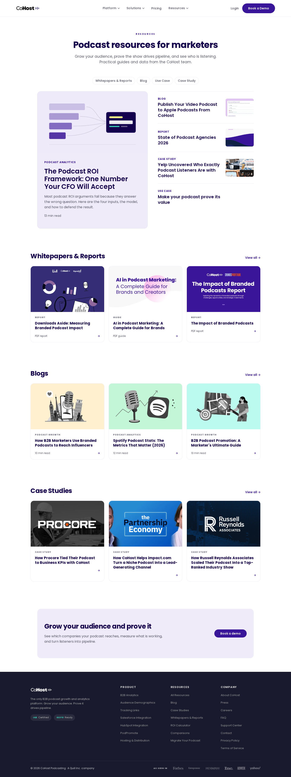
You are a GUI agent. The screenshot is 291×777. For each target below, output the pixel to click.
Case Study (187, 81)
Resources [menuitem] (177, 8)
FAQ (223, 718)
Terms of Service (232, 748)
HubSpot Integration (134, 725)
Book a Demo (258, 8)
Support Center (231, 725)
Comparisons (180, 733)
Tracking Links (129, 710)
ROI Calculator (180, 725)
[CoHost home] (28, 8)
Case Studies (180, 710)
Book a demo (230, 633)
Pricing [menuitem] (156, 8)
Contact (226, 733)
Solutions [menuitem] (134, 8)
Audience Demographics (137, 703)
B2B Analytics (129, 695)
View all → (253, 258)
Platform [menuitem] (110, 8)
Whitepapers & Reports (113, 81)
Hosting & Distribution (135, 740)
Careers (226, 710)
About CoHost (230, 695)
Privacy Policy (230, 740)
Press (224, 703)
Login (235, 8)
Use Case (162, 81)
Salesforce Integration (135, 718)
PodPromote (129, 733)
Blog (143, 81)
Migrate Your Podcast (185, 740)
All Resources (180, 695)
